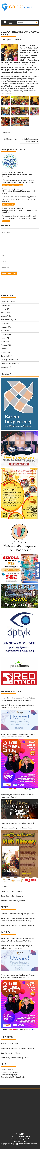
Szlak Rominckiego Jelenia (10, 1053)
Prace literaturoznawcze (9, 1072)
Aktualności (7, 132)
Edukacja (13, 185)
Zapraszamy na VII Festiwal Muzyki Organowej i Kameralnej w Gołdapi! (17, 796)
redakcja (19, 39)
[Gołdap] (5, 22)
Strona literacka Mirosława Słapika (13, 1077)
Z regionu (4, 367)
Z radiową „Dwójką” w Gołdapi (11, 891)
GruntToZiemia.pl (7, 1070)
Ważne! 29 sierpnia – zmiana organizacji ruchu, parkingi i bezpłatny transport (17, 706)
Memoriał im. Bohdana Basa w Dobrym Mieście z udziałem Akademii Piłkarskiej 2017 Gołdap (18, 699)
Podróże (4, 341)
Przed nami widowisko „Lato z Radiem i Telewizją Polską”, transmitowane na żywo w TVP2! (18, 736)
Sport (12, 204)
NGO (2, 331)
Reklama (4, 349)
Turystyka (4, 356)
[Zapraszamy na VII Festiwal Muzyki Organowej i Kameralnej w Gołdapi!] (19, 809)
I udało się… (5, 886)
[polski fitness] (19, 670)
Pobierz (3, 338)
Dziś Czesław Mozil (10, 139)
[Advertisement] (20, 16)
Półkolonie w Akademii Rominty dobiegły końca (17, 914)
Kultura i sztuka (6, 320)
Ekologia (20, 185)
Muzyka (4, 327)
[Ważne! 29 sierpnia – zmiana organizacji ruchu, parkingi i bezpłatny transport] (19, 720)
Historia (3, 312)
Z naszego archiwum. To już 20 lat (13, 901)
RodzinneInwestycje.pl (9, 1075)
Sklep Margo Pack (20, 1141)
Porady (3, 345)
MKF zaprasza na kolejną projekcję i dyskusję (16, 828)
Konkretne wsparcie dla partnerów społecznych (17, 823)
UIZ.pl (3, 1079)
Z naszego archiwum (8, 363)
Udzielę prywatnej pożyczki (20, 1139)
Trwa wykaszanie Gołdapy (10, 1043)
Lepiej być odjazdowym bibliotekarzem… (30, 140)
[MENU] (10, 22)
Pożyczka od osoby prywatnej (20, 1136)
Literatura (4, 323)
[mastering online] (19, 467)
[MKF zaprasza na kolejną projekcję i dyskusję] (19, 856)
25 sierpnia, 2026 (8, 172)
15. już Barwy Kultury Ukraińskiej (12, 896)
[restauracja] (19, 608)
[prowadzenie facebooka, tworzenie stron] (19, 685)
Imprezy (4, 316)
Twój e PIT (20, 1134)
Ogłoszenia (5, 334)
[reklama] (19, 519)
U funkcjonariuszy (7, 360)
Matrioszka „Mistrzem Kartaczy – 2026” (15, 1058)
